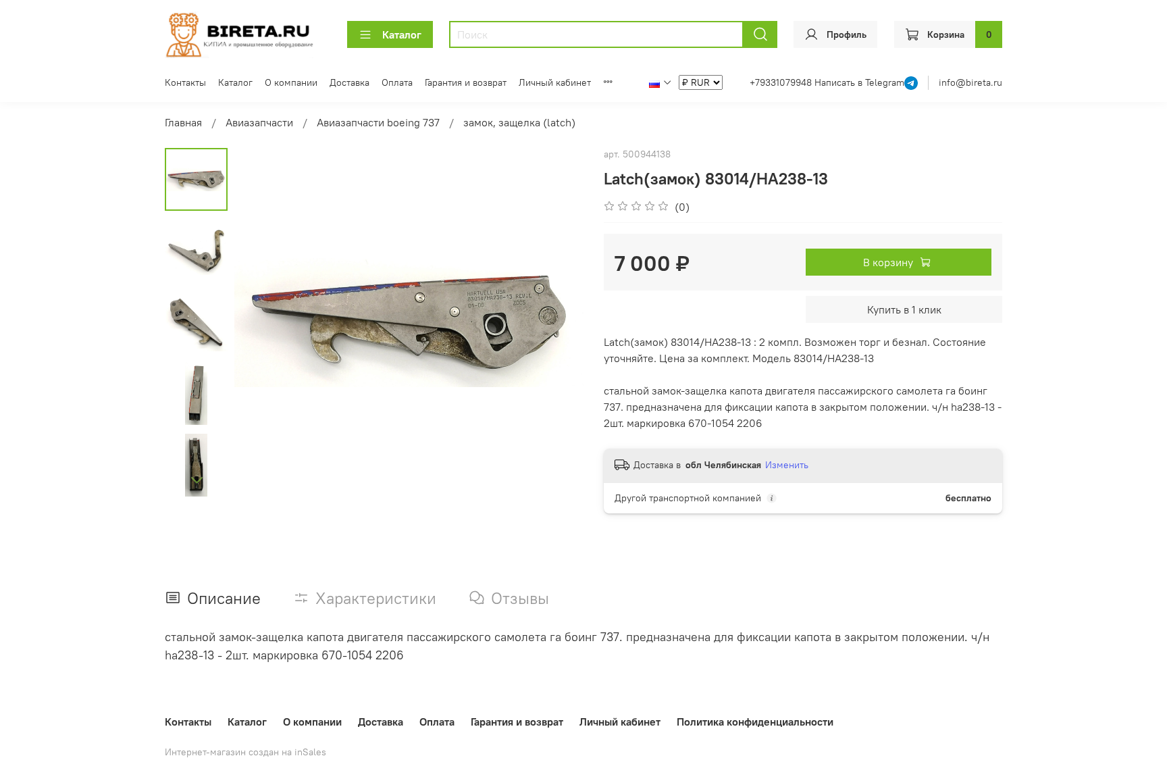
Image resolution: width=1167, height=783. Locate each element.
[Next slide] (196, 479)
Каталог (401, 34)
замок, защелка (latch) (519, 122)
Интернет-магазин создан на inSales (245, 752)
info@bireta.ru (970, 82)
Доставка (349, 82)
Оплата (397, 82)
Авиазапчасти (259, 122)
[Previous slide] (261, 323)
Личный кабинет (555, 82)
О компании (291, 82)
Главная (183, 122)
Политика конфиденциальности (755, 721)
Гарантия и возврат (466, 82)
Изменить (786, 465)
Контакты (185, 82)
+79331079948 (782, 82)
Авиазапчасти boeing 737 (378, 122)
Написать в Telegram (859, 82)
